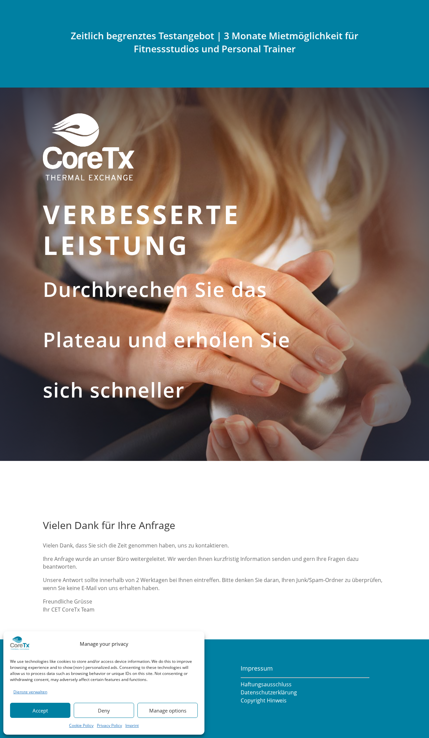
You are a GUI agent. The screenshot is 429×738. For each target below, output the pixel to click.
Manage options (167, 710)
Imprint (132, 725)
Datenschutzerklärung (269, 692)
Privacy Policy (109, 725)
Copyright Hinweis (264, 700)
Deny (104, 710)
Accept (40, 710)
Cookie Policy (81, 725)
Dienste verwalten (30, 692)
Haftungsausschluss (266, 684)
